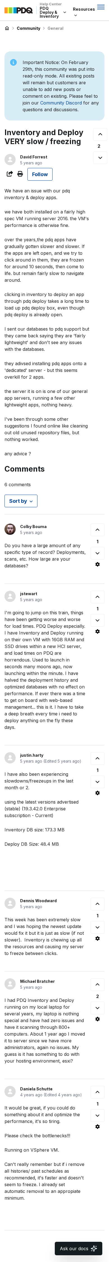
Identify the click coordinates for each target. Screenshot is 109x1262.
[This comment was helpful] (98, 530)
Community (28, 28)
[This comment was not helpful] (98, 553)
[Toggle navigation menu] (101, 7)
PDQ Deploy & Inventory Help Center (7, 28)
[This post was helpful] (100, 134)
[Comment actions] (97, 564)
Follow (40, 174)
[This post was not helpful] (100, 157)
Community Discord (61, 103)
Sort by (18, 501)
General (55, 28)
